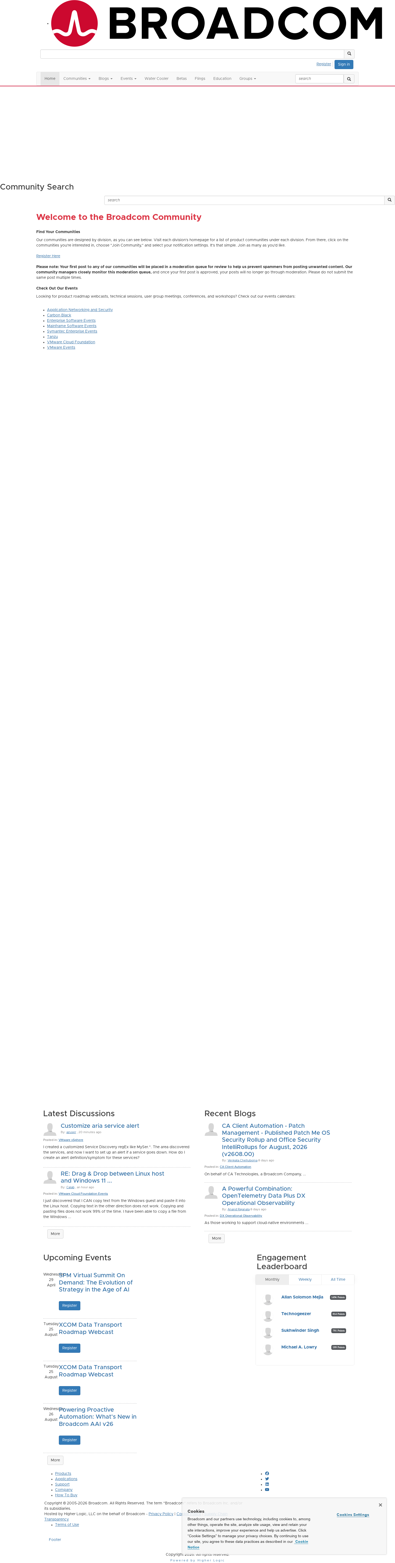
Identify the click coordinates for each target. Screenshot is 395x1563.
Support (62, 1484)
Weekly (305, 1280)
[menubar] (325, 63)
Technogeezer (296, 1314)
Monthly (272, 1280)
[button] (349, 54)
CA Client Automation (235, 1166)
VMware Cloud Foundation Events (83, 1193)
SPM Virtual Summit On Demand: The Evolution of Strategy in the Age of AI (96, 1283)
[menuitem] (325, 63)
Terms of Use (67, 1525)
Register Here (48, 256)
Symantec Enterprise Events (72, 331)
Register (324, 64)
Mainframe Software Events (71, 326)
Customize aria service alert (100, 1126)
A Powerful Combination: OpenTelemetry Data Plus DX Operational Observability (263, 1196)
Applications (66, 1479)
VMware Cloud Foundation (71, 342)
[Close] (380, 1505)
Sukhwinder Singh (300, 1330)
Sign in (344, 64)
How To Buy (66, 1495)
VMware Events (61, 347)
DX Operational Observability (241, 1215)
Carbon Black (59, 315)
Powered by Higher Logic (197, 1560)
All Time (338, 1280)
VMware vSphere (71, 1140)
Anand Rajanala (239, 1209)
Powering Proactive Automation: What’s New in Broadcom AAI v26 (98, 1417)
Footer (55, 1540)
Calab (70, 1187)
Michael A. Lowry (299, 1347)
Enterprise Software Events (71, 321)
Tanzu (52, 337)
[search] (349, 78)
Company (64, 1490)
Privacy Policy (161, 1514)
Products (63, 1474)
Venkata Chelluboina (242, 1160)
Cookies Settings (353, 1514)
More (55, 1234)
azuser (71, 1132)
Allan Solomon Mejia (302, 1297)
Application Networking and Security (80, 310)
